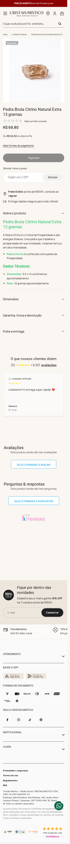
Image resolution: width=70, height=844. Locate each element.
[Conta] (55, 13)
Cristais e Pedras (19, 34)
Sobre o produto (14, 210)
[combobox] (33, 24)
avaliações (49, 362)
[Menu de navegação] (5, 13)
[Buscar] (59, 23)
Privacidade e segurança (15, 770)
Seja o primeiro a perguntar (33, 498)
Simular (52, 174)
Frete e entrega (13, 329)
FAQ (5, 785)
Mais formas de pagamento (18, 142)
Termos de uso (10, 775)
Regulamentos (10, 780)
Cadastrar (52, 612)
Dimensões (10, 296)
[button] (48, 13)
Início (5, 34)
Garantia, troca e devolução (22, 312)
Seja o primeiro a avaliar (33, 462)
